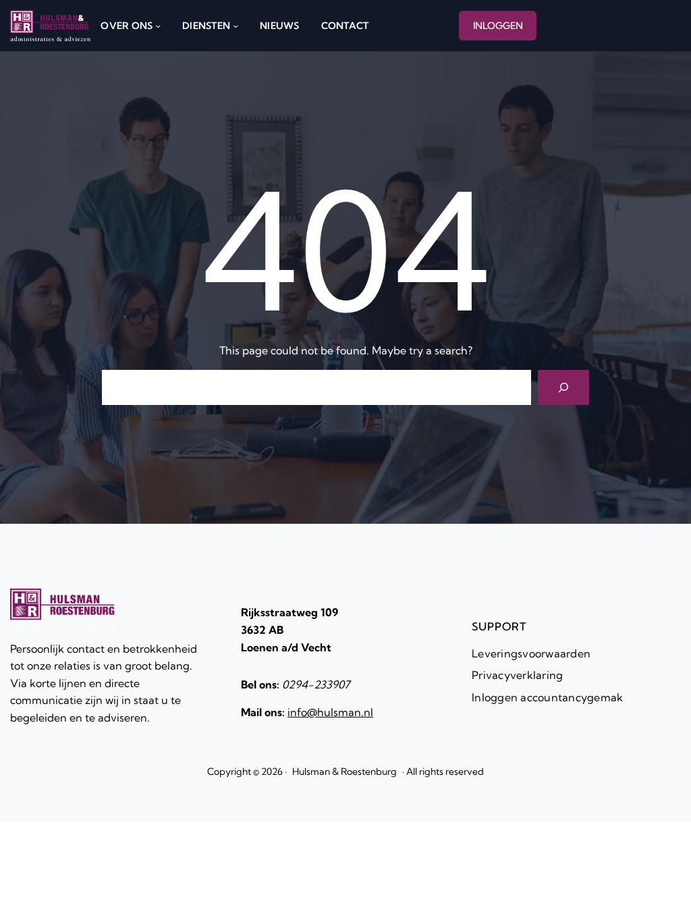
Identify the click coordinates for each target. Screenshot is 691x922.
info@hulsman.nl (330, 712)
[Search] (563, 387)
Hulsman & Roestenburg (344, 771)
